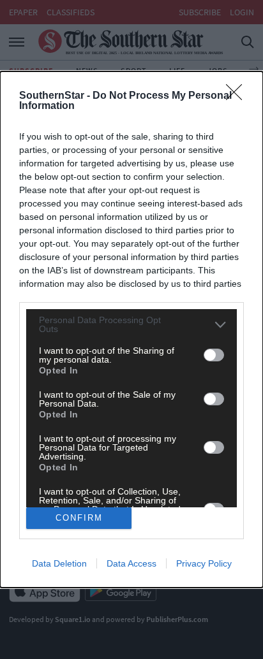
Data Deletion (59, 563)
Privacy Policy (204, 563)
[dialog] (131, 329)
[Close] (238, 96)
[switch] (214, 355)
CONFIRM (79, 518)
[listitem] (131, 324)
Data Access (131, 563)
